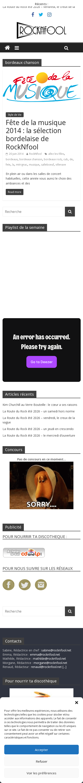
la (13, 164)
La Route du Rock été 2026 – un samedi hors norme (39, 411)
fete (8, 164)
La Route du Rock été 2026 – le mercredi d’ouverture (39, 435)
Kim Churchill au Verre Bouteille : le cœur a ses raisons (40, 405)
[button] (76, 702)
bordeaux (12, 159)
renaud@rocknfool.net (46, 667)
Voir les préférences (41, 773)
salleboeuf (47, 164)
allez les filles (56, 154)
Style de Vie (14, 115)
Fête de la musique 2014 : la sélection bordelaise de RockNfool (36, 134)
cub (65, 159)
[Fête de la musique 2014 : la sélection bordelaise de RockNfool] (42, 72)
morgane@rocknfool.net (50, 663)
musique (34, 164)
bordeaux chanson (30, 159)
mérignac (21, 164)
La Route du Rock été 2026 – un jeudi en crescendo (38, 429)
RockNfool (35, 154)
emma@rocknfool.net (45, 654)
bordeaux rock (53, 159)
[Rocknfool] (41, 30)
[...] (64, 667)
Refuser (41, 761)
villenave (61, 164)
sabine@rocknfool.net (56, 650)
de (71, 159)
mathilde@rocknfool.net (49, 658)
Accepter (41, 750)
